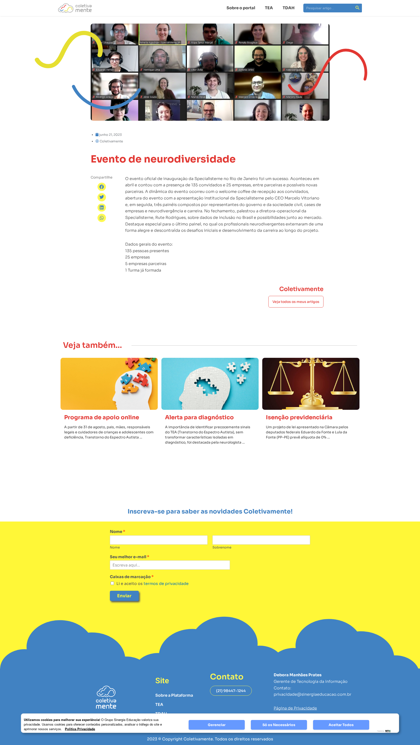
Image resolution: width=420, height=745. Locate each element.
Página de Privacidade (295, 708)
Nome (117, 531)
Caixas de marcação (132, 576)
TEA (269, 7)
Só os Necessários (278, 725)
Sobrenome (221, 547)
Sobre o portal (241, 7)
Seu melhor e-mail (129, 557)
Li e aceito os (152, 583)
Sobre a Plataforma (174, 695)
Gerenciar (217, 725)
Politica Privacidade (80, 729)
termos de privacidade (166, 583)
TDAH (289, 7)
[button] (101, 187)
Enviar (124, 596)
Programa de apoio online (101, 417)
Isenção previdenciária (299, 417)
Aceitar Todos (341, 725)
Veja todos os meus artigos (295, 302)
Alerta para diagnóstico (199, 417)
